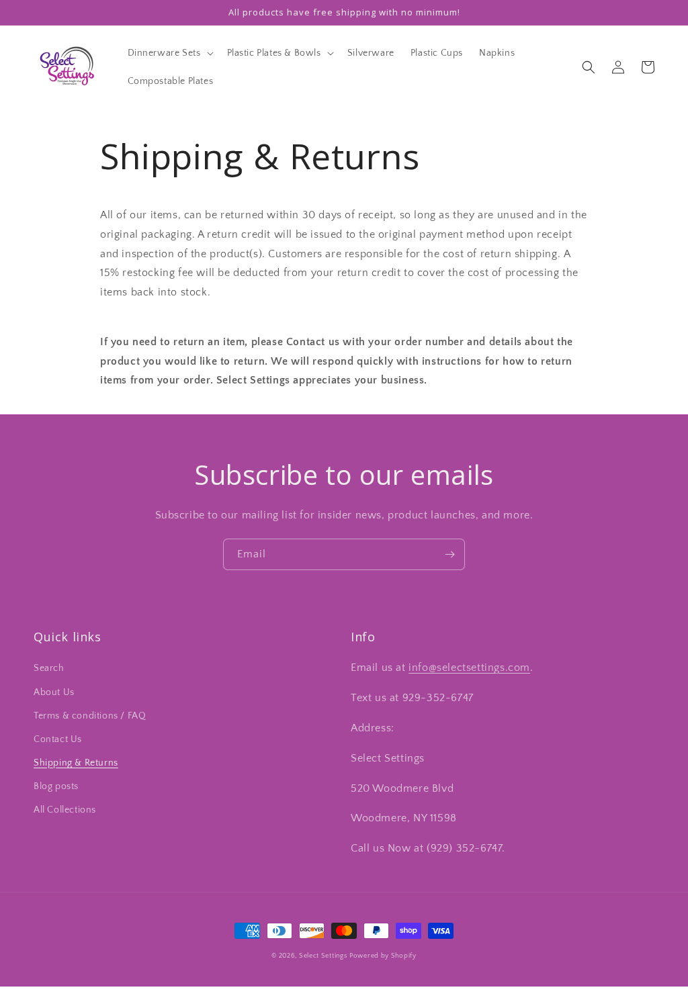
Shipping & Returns (76, 763)
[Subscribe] (449, 554)
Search (49, 668)
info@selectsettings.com (469, 667)
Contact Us (58, 739)
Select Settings (323, 956)
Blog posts (56, 786)
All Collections (65, 810)
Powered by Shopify (383, 956)
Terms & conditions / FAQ (90, 716)
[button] (169, 53)
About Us (54, 692)
